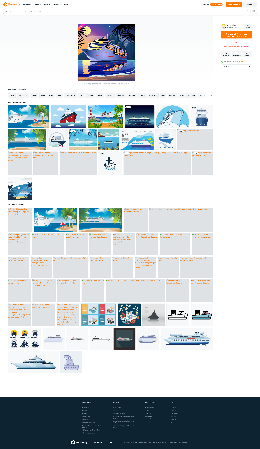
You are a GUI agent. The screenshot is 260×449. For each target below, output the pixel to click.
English (173, 407)
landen (142, 95)
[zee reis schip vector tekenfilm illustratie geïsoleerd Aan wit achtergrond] (135, 290)
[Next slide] (209, 95)
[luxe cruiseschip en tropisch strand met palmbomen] (83, 139)
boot (59, 95)
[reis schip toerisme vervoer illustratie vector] (48, 244)
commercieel (70, 95)
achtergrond (22, 95)
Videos (46, 5)
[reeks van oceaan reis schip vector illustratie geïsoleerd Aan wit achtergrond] (181, 220)
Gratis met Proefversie (236, 35)
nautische (191, 95)
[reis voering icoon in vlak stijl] (77, 339)
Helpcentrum (149, 407)
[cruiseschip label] (165, 139)
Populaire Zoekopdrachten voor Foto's (123, 422)
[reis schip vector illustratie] (195, 139)
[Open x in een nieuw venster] (108, 442)
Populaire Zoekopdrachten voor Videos (123, 426)
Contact (147, 410)
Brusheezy (85, 407)
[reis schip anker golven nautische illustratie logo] (110, 163)
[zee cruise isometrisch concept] (19, 290)
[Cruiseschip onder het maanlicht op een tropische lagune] (20, 220)
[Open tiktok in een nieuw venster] (104, 442)
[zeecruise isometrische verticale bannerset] (196, 267)
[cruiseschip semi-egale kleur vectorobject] (70, 267)
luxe (163, 95)
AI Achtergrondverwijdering (91, 430)
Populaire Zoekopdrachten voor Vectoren (123, 417)
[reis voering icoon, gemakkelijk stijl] (18, 267)
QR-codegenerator (88, 433)
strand (34, 95)
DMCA (114, 410)
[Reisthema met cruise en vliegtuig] (202, 163)
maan (182, 95)
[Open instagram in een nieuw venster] (95, 442)
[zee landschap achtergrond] (105, 116)
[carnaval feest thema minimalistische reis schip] (45, 163)
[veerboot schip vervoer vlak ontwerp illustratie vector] (175, 244)
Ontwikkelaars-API (88, 422)
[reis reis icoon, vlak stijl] (168, 267)
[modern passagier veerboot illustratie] (54, 339)
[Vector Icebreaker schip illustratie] (68, 116)
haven (100, 95)
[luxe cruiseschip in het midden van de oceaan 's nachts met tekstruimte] (139, 116)
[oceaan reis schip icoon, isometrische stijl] (202, 290)
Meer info (226, 66)
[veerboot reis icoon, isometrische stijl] (43, 315)
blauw (51, 95)
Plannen (206, 4)
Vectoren (26, 5)
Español (173, 410)
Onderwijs (85, 419)
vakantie (110, 95)
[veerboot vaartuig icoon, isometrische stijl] (136, 220)
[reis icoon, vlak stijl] (122, 267)
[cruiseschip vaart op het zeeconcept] (108, 139)
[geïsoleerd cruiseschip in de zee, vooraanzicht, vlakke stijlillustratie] (202, 116)
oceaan (202, 95)
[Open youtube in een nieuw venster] (111, 442)
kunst (12, 95)
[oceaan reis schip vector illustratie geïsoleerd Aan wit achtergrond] (33, 362)
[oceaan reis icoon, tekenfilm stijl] (148, 339)
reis (81, 95)
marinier (172, 95)
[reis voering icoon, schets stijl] (101, 339)
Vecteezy (85, 410)
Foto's (37, 5)
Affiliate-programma (119, 413)
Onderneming (87, 416)
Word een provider (148, 417)
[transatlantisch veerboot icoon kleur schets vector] (202, 315)
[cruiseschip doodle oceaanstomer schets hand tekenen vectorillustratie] (20, 163)
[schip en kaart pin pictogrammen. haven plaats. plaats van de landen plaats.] (41, 267)
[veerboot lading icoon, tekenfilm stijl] (177, 290)
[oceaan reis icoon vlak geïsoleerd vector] (77, 244)
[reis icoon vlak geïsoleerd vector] (100, 267)
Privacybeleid (173, 442)
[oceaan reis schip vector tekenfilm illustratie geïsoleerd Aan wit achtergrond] (187, 339)
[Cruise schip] (57, 139)
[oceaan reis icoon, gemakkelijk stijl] (100, 244)
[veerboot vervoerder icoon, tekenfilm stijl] (147, 244)
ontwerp (90, 95)
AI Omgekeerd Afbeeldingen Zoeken (92, 426)
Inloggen (250, 4)
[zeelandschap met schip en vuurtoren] (78, 163)
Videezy (84, 413)
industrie (132, 95)
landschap (153, 95)
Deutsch (173, 416)
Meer (66, 5)
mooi (43, 95)
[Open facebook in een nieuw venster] (91, 442)
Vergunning (116, 407)
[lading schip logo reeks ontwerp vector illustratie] (24, 339)
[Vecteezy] (11, 4)
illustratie (120, 95)
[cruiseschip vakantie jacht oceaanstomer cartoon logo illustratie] (172, 116)
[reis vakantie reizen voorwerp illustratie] (202, 244)
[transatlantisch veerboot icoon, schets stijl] (177, 315)
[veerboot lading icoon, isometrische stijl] (68, 290)
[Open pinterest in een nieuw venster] (101, 442)
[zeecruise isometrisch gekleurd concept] (129, 315)
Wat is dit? (240, 62)
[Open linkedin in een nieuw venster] (98, 442)
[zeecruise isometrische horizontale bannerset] (98, 315)
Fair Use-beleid (182, 442)
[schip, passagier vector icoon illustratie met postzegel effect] (44, 290)
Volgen (248, 27)
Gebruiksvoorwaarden (160, 442)
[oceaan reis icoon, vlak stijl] (93, 290)
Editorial (56, 5)
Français (173, 419)
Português (174, 413)
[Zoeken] (248, 11)
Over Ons (148, 413)
